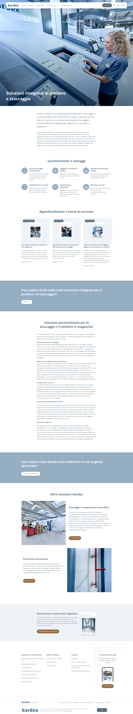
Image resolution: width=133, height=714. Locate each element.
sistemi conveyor (74, 377)
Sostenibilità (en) (26, 667)
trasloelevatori (54, 377)
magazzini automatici (45, 356)
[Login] (118, 5)
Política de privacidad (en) (87, 702)
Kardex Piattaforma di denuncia (80, 671)
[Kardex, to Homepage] (13, 5)
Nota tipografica (99, 702)
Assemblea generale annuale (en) (31, 671)
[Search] (114, 5)
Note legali (62, 702)
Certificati (69, 702)
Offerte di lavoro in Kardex (54, 658)
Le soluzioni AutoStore (59, 366)
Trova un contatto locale (78, 662)
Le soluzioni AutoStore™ (50, 347)
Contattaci (74, 658)
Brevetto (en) (76, 702)
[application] (66, 710)
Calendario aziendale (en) (28, 674)
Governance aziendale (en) (29, 664)
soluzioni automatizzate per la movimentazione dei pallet (65, 437)
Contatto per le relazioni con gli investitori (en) (80, 666)
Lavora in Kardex (51, 662)
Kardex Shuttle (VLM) (63, 351)
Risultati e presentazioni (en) (29, 678)
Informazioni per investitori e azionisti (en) (32, 659)
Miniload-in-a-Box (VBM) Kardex (79, 366)
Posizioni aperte (51, 665)
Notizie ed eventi (26, 681)
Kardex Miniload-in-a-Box (86, 389)
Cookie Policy (108, 702)
